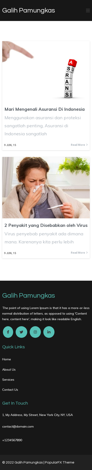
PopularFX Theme (59, 462)
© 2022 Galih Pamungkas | (23, 462)
